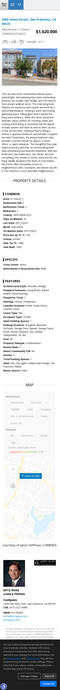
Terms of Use (33, 658)
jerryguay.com (11, 619)
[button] (3, 686)
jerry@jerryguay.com (15, 616)
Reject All (49, 676)
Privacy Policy (14, 658)
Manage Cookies (29, 676)
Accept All (48, 683)
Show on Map (32, 476)
